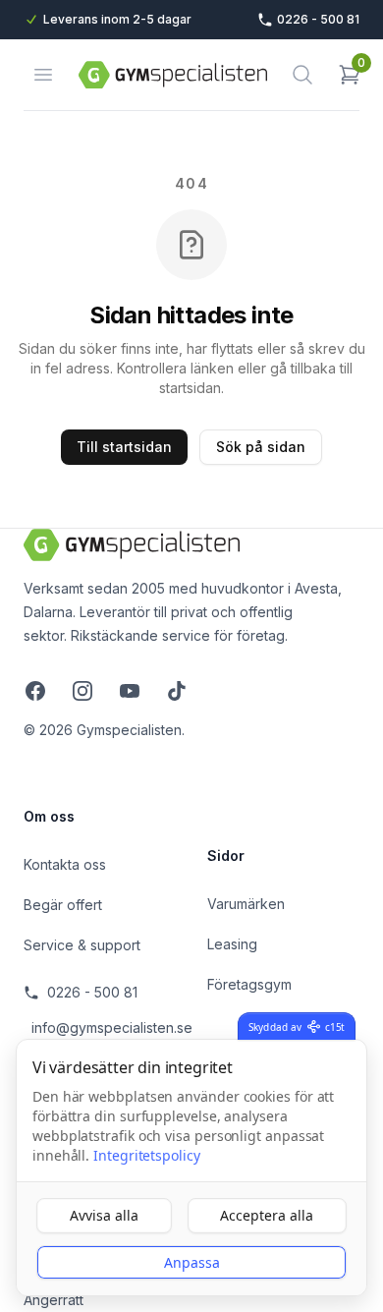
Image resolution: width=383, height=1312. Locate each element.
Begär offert (63, 904)
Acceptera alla (266, 1215)
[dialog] (191, 1167)
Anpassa (192, 1262)
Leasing (232, 944)
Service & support (82, 945)
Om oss (49, 816)
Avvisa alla (104, 1215)
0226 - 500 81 (92, 992)
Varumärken (246, 903)
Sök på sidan (260, 446)
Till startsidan (124, 446)
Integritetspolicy (146, 1155)
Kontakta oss (65, 864)
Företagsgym (249, 984)
